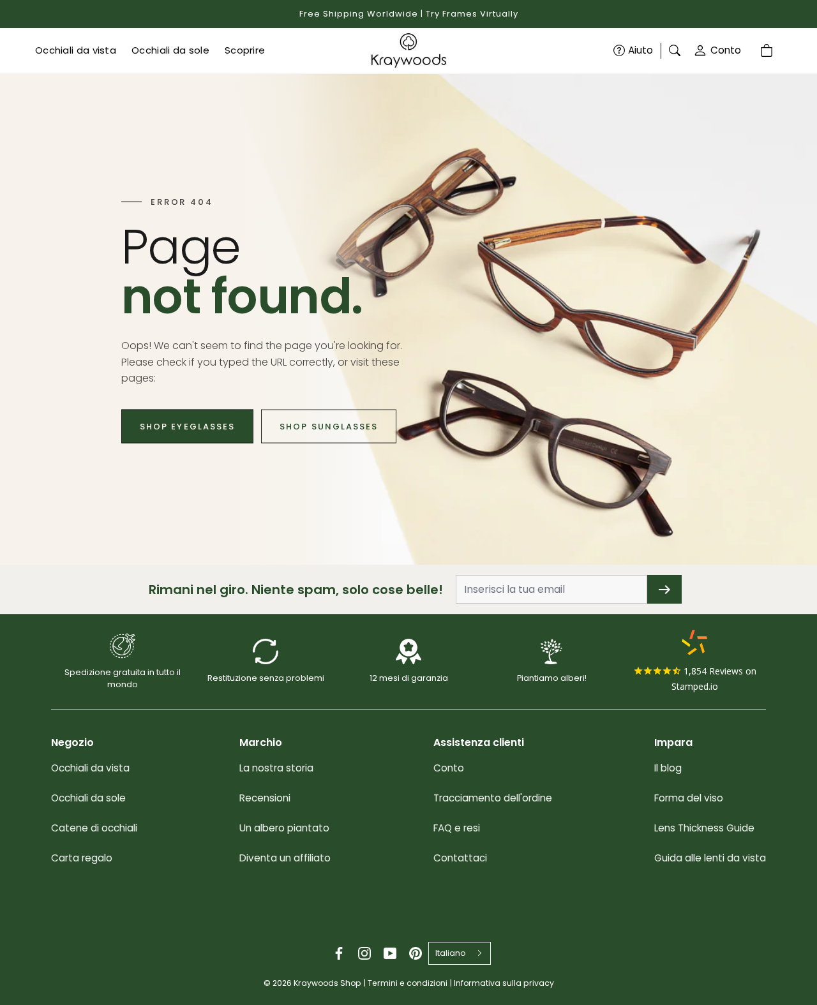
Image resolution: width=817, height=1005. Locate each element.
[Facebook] (339, 953)
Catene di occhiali (94, 828)
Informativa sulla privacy (504, 983)
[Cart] (768, 50)
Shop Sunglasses (329, 426)
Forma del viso (688, 798)
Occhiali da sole (88, 798)
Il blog (668, 768)
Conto (725, 50)
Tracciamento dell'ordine (492, 798)
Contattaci (460, 858)
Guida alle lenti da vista (710, 858)
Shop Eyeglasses (187, 426)
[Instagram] (364, 953)
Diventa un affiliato (285, 858)
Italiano (450, 953)
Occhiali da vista (90, 768)
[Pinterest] (415, 953)
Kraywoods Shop (327, 983)
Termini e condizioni (407, 983)
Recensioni (264, 798)
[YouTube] (390, 953)
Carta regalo (81, 858)
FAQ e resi (456, 828)
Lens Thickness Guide (704, 828)
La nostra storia (276, 768)
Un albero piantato (284, 828)
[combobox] (459, 953)
